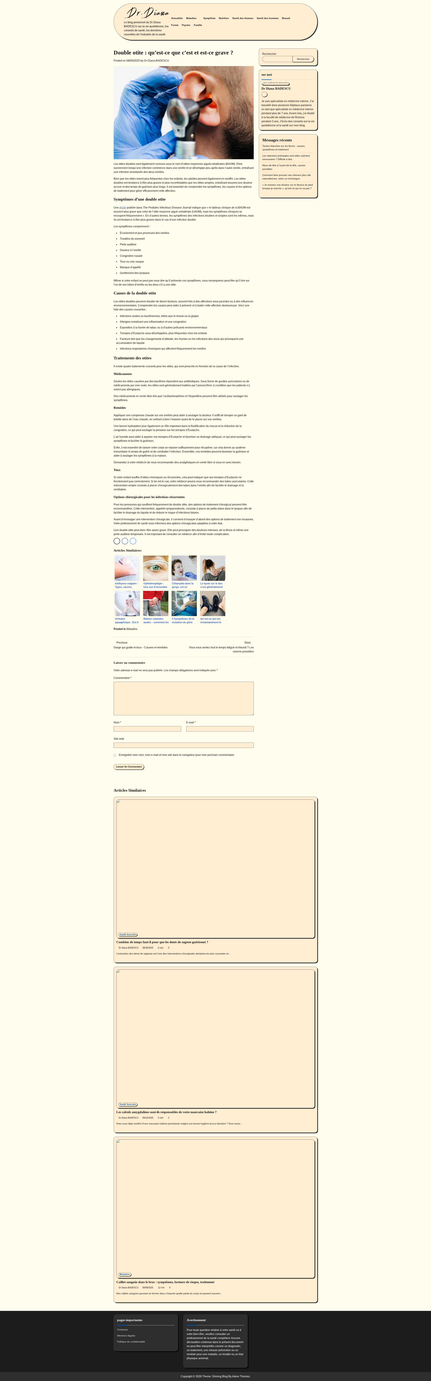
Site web (119, 738)
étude (122, 207)
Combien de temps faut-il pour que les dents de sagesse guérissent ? (162, 942)
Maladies (191, 18)
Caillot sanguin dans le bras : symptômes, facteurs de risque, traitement (165, 1282)
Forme (174, 25)
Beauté (286, 18)
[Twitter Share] (117, 541)
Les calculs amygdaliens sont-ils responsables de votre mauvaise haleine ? (166, 1112)
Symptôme (209, 18)
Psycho (186, 25)
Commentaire (122, 677)
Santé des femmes (242, 18)
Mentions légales (126, 1335)
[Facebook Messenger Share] (133, 541)
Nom (117, 722)
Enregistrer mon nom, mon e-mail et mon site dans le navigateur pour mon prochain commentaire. (177, 754)
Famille (198, 25)
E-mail (191, 722)
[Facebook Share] (125, 541)
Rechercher (269, 53)
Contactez (122, 1329)
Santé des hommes (268, 18)
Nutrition (224, 18)
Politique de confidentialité (131, 1341)
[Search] (304, 21)
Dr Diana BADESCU (156, 60)
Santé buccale (128, 934)
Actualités (177, 18)
